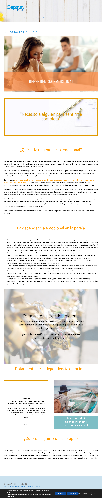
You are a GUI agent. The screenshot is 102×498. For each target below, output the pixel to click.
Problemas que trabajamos (20, 18)
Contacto (46, 18)
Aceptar (60, 493)
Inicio (6, 18)
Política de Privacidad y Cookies (14, 487)
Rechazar (73, 493)
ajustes (11, 496)
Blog (37, 18)
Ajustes (84, 493)
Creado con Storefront (34, 487)
